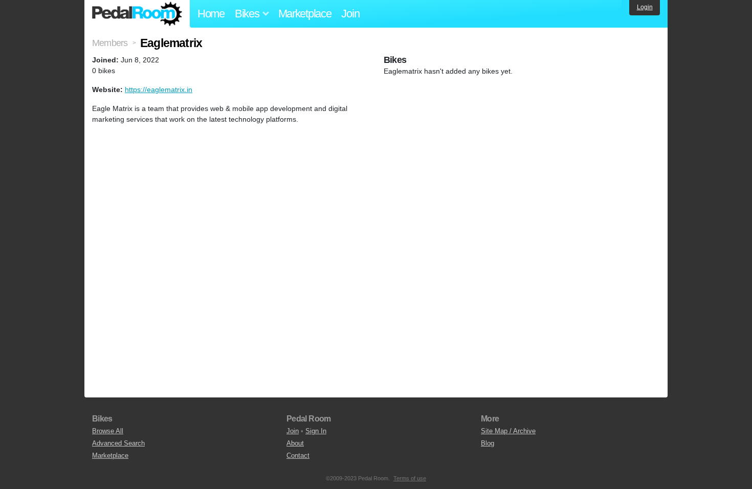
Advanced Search (118, 443)
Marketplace (304, 13)
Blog (487, 443)
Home (211, 13)
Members (109, 43)
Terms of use (409, 478)
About (295, 443)
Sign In (315, 431)
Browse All (107, 431)
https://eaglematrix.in (158, 89)
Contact (297, 455)
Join (350, 13)
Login (645, 7)
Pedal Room (137, 14)
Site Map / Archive (508, 431)
